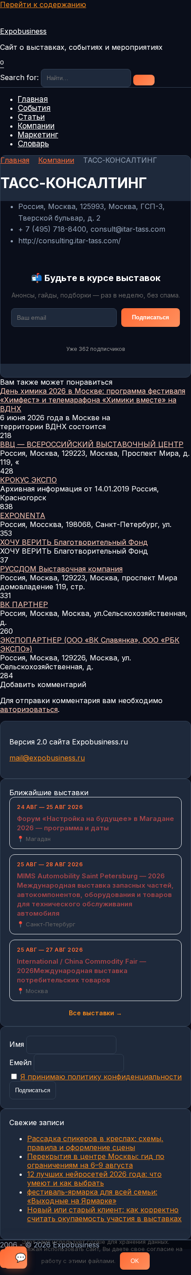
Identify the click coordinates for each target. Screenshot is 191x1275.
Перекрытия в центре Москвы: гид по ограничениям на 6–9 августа (95, 1161)
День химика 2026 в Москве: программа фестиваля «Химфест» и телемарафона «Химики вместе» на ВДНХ (92, 399)
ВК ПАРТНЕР (24, 604)
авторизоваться (29, 709)
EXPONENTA (22, 515)
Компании (36, 125)
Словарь (33, 143)
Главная (33, 99)
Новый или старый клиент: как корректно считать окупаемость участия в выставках (104, 1214)
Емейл (20, 1062)
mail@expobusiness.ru (47, 757)
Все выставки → (95, 1013)
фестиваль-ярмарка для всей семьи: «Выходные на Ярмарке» (92, 1196)
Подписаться (150, 317)
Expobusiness (23, 31)
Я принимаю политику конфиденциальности (101, 1076)
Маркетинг (38, 134)
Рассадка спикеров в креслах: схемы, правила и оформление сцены (95, 1143)
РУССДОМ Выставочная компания (61, 568)
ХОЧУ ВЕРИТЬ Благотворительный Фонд (74, 542)
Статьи (31, 117)
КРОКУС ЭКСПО (28, 479)
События (34, 108)
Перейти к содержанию (43, 4)
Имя (16, 1044)
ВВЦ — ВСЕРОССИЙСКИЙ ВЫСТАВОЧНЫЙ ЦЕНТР (91, 444)
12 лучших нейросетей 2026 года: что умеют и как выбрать (94, 1178)
